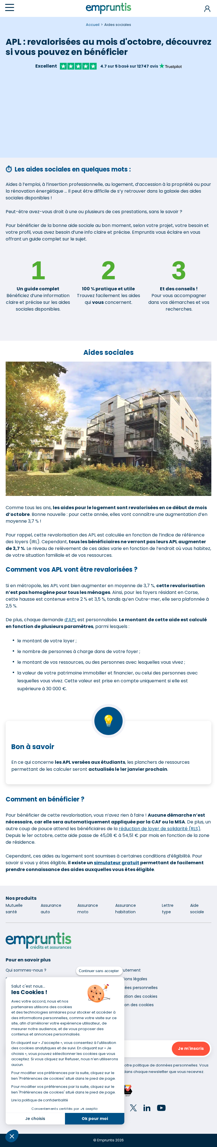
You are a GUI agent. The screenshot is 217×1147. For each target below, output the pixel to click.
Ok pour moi (95, 1118)
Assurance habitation (125, 909)
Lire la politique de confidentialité (39, 1100)
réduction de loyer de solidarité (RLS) (159, 828)
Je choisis (35, 1118)
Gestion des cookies (134, 1005)
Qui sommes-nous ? (26, 970)
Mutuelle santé (14, 909)
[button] (12, 1136)
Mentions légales (130, 979)
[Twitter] (133, 1108)
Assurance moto (87, 909)
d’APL (70, 619)
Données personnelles (136, 987)
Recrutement (127, 970)
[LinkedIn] (147, 1108)
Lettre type (167, 909)
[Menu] (9, 7)
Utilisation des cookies (135, 996)
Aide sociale (197, 909)
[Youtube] (161, 1109)
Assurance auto (51, 909)
